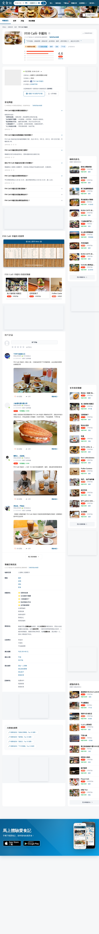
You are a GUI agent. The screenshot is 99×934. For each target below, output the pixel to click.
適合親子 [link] (21, 672)
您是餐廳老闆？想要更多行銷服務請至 (37, 88)
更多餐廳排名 (81, 277)
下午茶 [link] (63, 46)
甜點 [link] (57, 46)
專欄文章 (74, 3)
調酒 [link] (19, 581)
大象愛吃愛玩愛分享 (20, 403)
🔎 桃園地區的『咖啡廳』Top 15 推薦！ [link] (20, 737)
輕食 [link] (19, 587)
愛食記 (4, 27)
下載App (66, 3)
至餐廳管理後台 (38, 265)
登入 (51, 3)
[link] (89, 172)
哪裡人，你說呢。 (20, 456)
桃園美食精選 (31, 46)
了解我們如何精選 (54, 37)
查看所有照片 (91, 15)
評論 (22, 21)
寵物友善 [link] (21, 675)
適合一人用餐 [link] (22, 666)
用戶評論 (9, 334)
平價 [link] (19, 657)
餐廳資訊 (5, 20)
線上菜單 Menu (33, 242)
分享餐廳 (54, 94)
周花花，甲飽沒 (19, 506)
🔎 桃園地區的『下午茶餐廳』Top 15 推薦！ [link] (21, 746)
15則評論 (60, 58)
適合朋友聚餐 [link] (22, 669)
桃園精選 (10, 27)
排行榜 (92, 3)
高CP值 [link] (20, 660)
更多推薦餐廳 (81, 524)
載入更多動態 (32, 556)
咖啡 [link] (51, 46)
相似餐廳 (32, 21)
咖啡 (15, 27)
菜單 (14, 21)
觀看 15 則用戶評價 (35, 94)
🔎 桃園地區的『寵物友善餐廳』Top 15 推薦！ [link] (22, 732)
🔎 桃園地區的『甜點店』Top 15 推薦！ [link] (20, 741)
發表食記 (58, 3)
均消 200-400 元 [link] (23, 651)
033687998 (33, 84)
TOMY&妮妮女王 (19, 354)
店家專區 (82, 3)
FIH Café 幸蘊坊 (35, 33)
